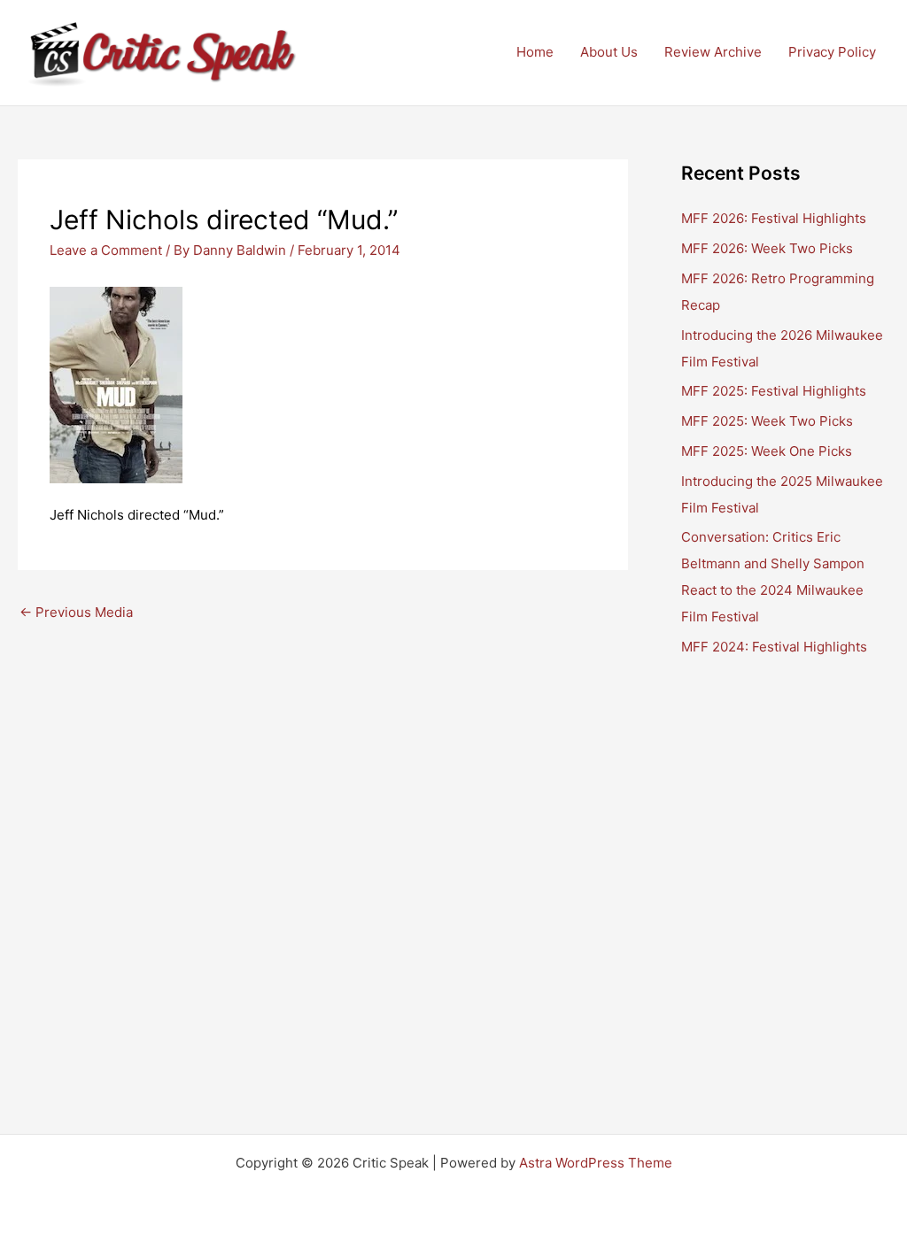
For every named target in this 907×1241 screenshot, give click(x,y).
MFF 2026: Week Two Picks (767, 248)
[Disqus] (323, 852)
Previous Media (76, 612)
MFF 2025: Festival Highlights (773, 390)
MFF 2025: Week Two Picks (767, 420)
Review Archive (713, 51)
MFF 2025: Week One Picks (766, 451)
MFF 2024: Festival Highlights (774, 646)
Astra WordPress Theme (595, 1162)
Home (535, 51)
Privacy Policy (832, 51)
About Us (609, 51)
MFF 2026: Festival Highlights (773, 218)
